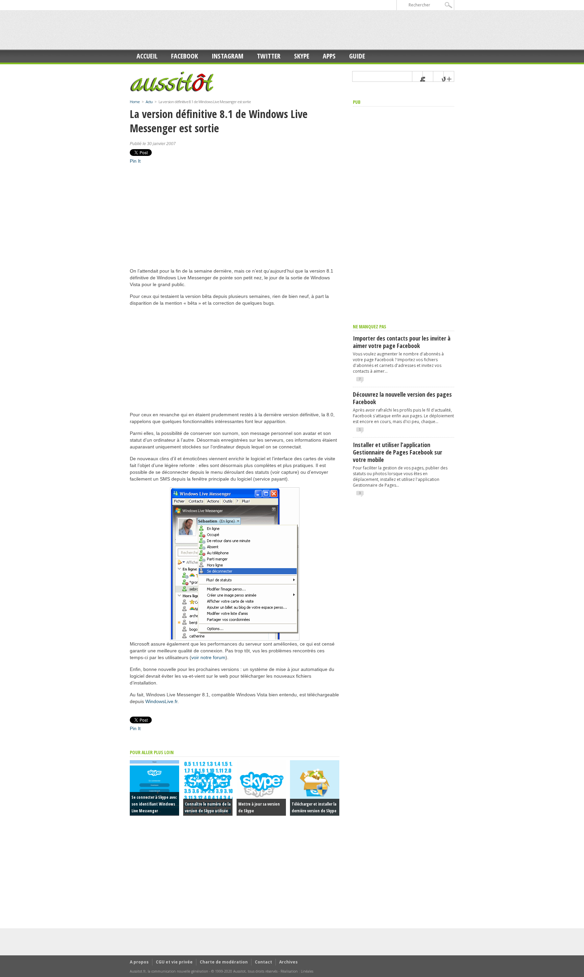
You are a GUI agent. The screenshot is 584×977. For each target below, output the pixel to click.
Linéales (307, 971)
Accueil (147, 56)
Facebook (184, 56)
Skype (301, 56)
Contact (263, 962)
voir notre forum (208, 657)
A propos (139, 962)
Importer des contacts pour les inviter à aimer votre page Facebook (402, 341)
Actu (149, 101)
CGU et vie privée (174, 962)
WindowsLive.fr (161, 701)
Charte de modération (224, 962)
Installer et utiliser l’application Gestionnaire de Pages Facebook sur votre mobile (397, 452)
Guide (357, 56)
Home (135, 101)
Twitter (269, 56)
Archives (288, 962)
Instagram (227, 56)
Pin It (135, 161)
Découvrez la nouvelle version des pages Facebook (402, 398)
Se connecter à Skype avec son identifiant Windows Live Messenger (154, 804)
